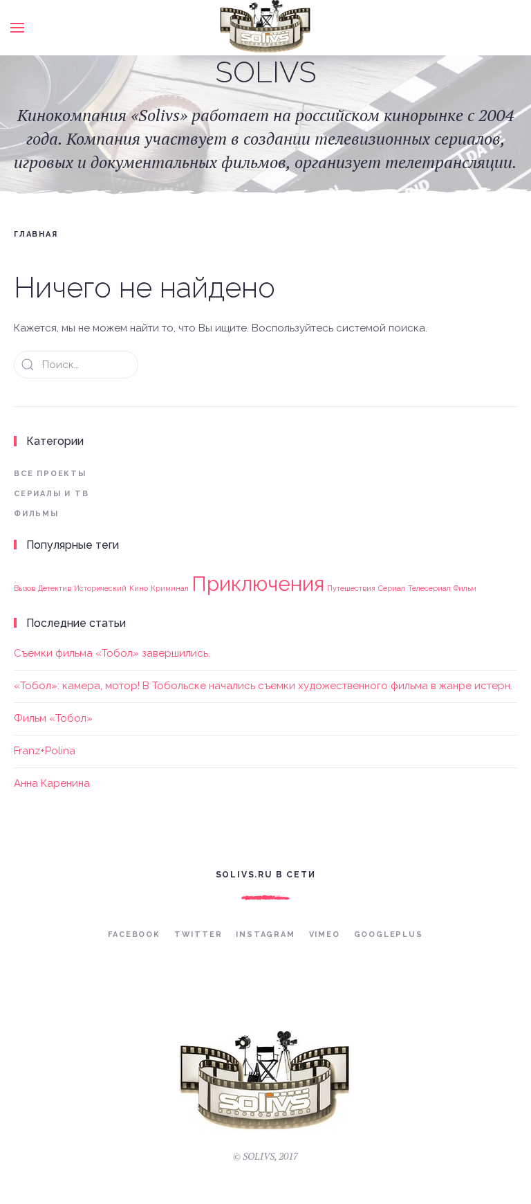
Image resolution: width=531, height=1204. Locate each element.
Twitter (198, 934)
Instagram (265, 934)
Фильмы (36, 513)
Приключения (258, 584)
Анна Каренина (52, 783)
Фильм (465, 588)
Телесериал (429, 588)
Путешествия (351, 588)
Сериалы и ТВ (51, 493)
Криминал (170, 588)
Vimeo (324, 934)
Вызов (24, 588)
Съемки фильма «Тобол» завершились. (112, 653)
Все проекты (50, 473)
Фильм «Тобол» (53, 718)
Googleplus (388, 934)
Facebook (134, 934)
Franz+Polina (44, 751)
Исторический (100, 588)
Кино (138, 588)
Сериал (391, 588)
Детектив (54, 588)
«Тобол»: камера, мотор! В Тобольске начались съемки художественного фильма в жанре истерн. (263, 685)
